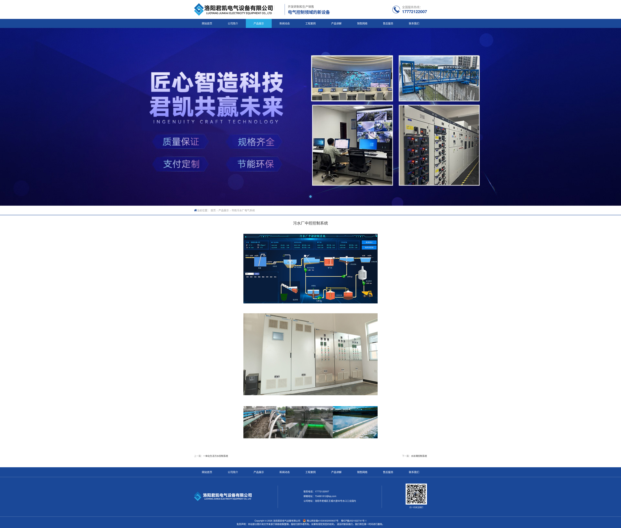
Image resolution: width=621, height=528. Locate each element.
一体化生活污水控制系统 (215, 455)
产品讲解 (336, 23)
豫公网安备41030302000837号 (322, 520)
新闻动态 (284, 23)
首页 (213, 210)
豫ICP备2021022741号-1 (354, 520)
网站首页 (207, 23)
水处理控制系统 (419, 455)
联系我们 (414, 23)
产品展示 (259, 23)
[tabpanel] (310, 117)
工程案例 (310, 23)
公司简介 (233, 23)
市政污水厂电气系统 (243, 210)
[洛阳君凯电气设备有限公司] (234, 9)
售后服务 (388, 23)
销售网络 (362, 23)
